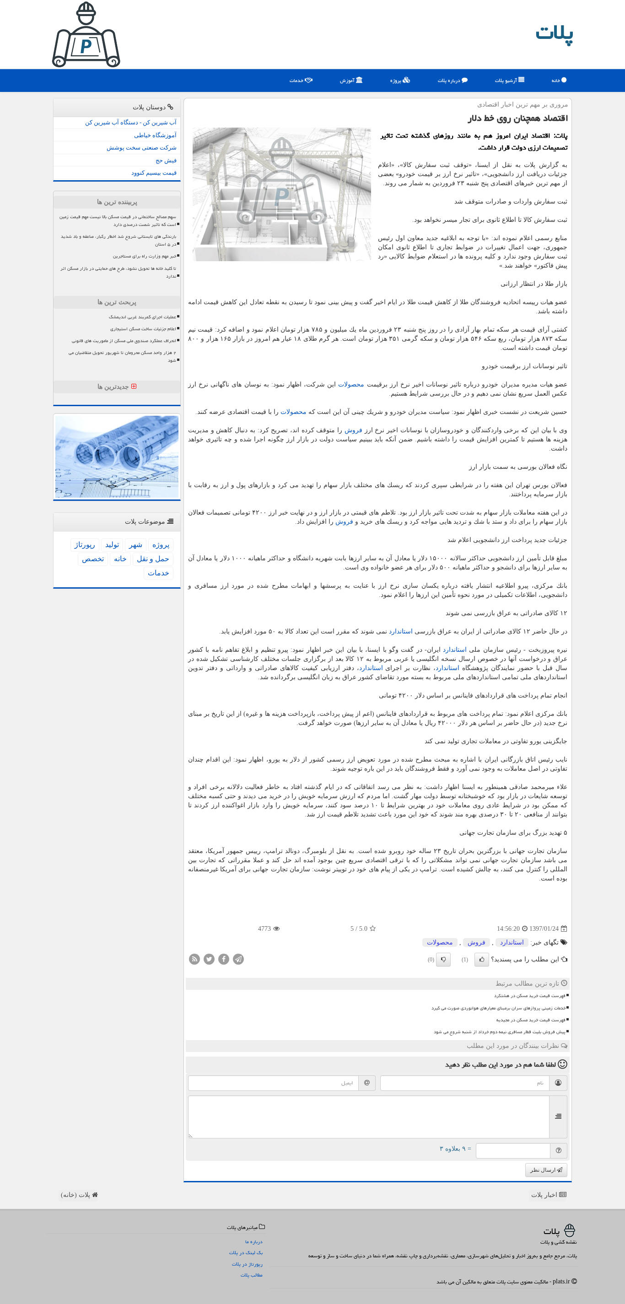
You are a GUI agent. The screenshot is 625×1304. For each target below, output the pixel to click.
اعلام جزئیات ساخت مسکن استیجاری (143, 328)
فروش (353, 430)
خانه (556, 80)
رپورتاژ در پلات (247, 1264)
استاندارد (401, 631)
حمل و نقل (153, 559)
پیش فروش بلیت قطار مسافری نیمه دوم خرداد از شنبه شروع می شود (500, 1031)
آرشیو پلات (506, 80)
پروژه (396, 80)
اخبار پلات (545, 1194)
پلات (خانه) (76, 1194)
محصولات (351, 384)
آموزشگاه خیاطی (155, 135)
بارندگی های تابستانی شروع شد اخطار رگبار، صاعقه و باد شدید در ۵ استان (118, 240)
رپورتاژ (85, 544)
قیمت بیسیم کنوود (154, 172)
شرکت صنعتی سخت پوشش (142, 147)
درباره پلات (450, 80)
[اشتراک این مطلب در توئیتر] (209, 958)
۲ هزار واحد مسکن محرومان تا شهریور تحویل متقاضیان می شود (122, 356)
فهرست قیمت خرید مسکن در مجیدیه (531, 1020)
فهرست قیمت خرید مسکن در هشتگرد (530, 995)
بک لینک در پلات (246, 1252)
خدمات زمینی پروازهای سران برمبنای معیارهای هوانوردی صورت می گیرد (498, 1008)
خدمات (297, 80)
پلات (554, 32)
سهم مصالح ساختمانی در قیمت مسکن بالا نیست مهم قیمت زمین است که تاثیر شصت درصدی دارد (117, 220)
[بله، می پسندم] (481, 959)
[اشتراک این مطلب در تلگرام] (238, 958)
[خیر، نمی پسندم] (443, 959)
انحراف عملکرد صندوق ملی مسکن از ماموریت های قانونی (124, 340)
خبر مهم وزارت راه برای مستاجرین (144, 256)
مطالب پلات (252, 1275)
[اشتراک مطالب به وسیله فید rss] (194, 958)
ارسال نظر (543, 1170)
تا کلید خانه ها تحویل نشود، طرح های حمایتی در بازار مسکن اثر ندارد (118, 272)
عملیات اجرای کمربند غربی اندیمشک (142, 317)
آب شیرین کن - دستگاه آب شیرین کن (131, 122)
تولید (112, 544)
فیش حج (166, 160)
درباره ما (254, 1241)
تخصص (93, 559)
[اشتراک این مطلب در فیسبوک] (223, 958)
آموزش (348, 80)
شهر (135, 544)
